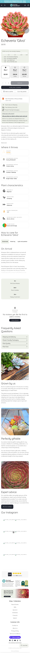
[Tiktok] (17, 640)
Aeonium (15, 610)
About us (15, 628)
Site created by (12, 642)
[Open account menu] (25, 5)
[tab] (5, 241)
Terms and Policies (15, 651)
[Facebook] (10, 640)
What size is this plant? (8, 113)
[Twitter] (20, 640)
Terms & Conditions (15, 633)
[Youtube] (15, 640)
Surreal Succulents (15, 648)
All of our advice (7, 506)
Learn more (8, 100)
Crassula (15, 615)
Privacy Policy (15, 631)
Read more (4, 142)
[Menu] (1, 5)
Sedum (15, 618)
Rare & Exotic (15, 604)
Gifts (15, 607)
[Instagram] (12, 640)
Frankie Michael (18, 642)
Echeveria (15, 612)
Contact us (15, 625)
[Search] (4, 5)
